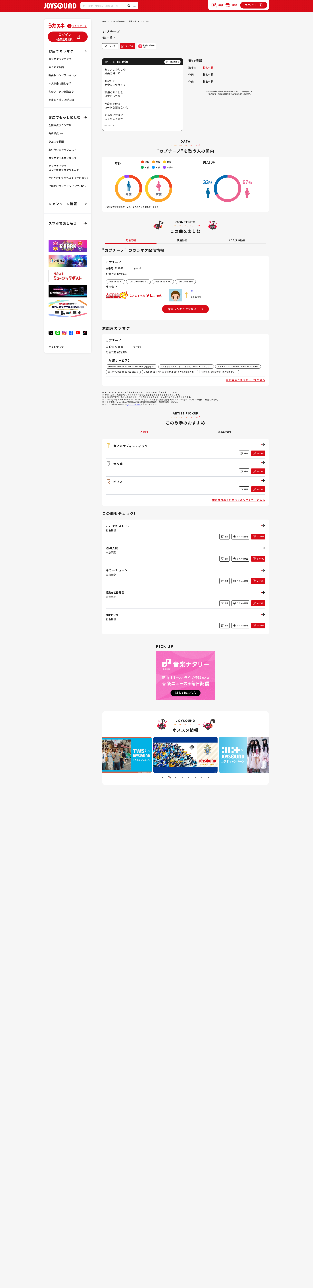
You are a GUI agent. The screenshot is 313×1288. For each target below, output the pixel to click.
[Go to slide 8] (208, 777)
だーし (195, 291)
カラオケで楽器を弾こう (62, 158)
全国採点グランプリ (60, 125)
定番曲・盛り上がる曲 (61, 99)
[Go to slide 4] (182, 777)
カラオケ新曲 (56, 67)
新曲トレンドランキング (62, 75)
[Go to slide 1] (162, 777)
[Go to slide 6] (195, 777)
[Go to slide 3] (175, 777)
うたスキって (79, 26)
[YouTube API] (134, 404)
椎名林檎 (132, 21)
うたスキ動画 (56, 141)
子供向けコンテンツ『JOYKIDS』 (68, 186)
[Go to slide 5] (188, 777)
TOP (104, 21)
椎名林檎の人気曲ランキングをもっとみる (238, 500)
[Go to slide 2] (169, 777)
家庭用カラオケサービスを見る (245, 380)
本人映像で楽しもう (60, 83)
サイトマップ (56, 347)
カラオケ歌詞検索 (117, 21)
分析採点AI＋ (56, 133)
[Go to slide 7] (201, 777)
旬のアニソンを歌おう (61, 91)
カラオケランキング (60, 59)
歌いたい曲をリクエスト (62, 149)
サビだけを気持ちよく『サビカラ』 (69, 178)
